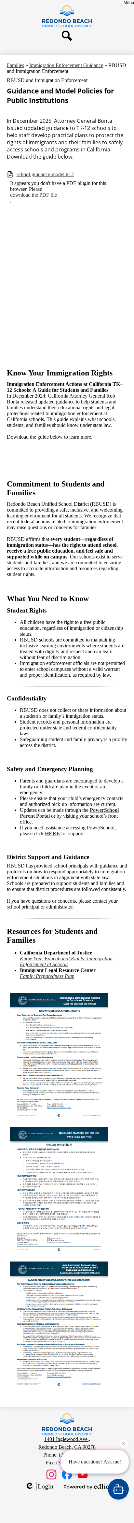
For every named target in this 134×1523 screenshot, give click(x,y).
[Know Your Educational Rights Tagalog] (59, 1255)
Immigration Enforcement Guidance (66, 65)
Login (45, 1486)
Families (15, 65)
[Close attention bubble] (123, 1444)
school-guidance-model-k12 (45, 174)
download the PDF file (33, 195)
